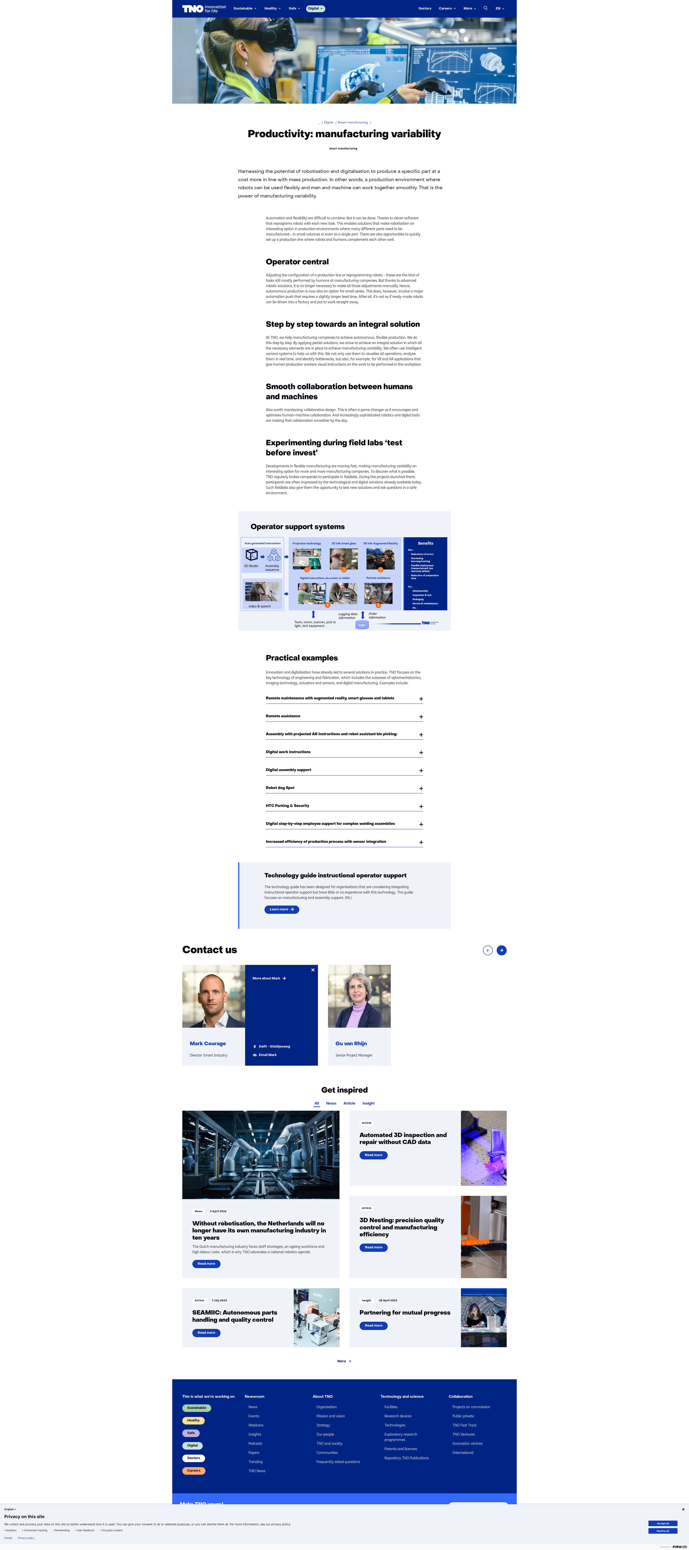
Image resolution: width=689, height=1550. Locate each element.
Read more (209, 1265)
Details (8, 1538)
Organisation (327, 1407)
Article (349, 1103)
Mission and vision (331, 1416)
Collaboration (461, 1397)
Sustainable (243, 8)
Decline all (663, 1530)
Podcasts (255, 1444)
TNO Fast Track (465, 1425)
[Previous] (488, 950)
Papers (254, 1453)
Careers (445, 8)
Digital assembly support (288, 770)
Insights (255, 1434)
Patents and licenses (401, 1449)
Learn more (279, 909)
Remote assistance (283, 716)
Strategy (323, 1425)
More (468, 8)
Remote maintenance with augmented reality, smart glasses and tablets (330, 698)
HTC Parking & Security (287, 806)
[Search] (485, 8)
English (9, 1509)
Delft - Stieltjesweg (274, 1046)
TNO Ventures (464, 1434)
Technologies (395, 1425)
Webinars (256, 1425)
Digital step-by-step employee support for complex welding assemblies (330, 824)
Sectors (425, 8)
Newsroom (254, 1397)
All (317, 1103)
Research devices (398, 1416)
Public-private (463, 1416)
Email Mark (268, 1055)
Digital (313, 8)
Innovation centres (468, 1444)
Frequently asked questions (338, 1462)
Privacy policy (26, 1538)
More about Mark (266, 978)
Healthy (270, 8)
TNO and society (330, 1444)
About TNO (323, 1397)
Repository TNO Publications (407, 1458)
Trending (256, 1462)
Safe (292, 8)
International (463, 1453)
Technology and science (402, 1397)
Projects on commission (471, 1407)
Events (254, 1416)
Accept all (663, 1523)
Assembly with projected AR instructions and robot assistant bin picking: (331, 734)
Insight (369, 1103)
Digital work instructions (288, 752)
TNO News (257, 1471)
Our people (325, 1434)
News (331, 1103)
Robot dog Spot (280, 788)
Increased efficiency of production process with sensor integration (326, 842)
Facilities (391, 1407)
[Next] (502, 950)
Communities (327, 1453)
